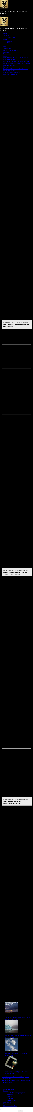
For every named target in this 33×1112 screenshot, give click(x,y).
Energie (9, 41)
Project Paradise (12, 37)
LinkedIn (9, 1096)
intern (5, 56)
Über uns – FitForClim (10, 74)
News (5, 33)
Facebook (10, 1098)
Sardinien (6, 35)
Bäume (9, 43)
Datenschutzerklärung (10, 50)
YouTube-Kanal (11, 1100)
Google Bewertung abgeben (16, 1093)
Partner (5, 67)
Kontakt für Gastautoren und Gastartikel (16, 61)
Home (5, 46)
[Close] (0, 1109)
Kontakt (5, 1091)
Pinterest (10, 1095)
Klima (5, 39)
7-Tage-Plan (7, 48)
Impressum (7, 54)
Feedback (6, 52)
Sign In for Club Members (11, 73)
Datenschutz (7, 1104)
